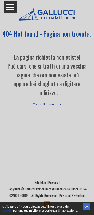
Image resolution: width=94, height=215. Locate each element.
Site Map (40, 182)
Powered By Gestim (72, 195)
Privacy (53, 182)
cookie (7, 210)
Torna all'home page (47, 104)
